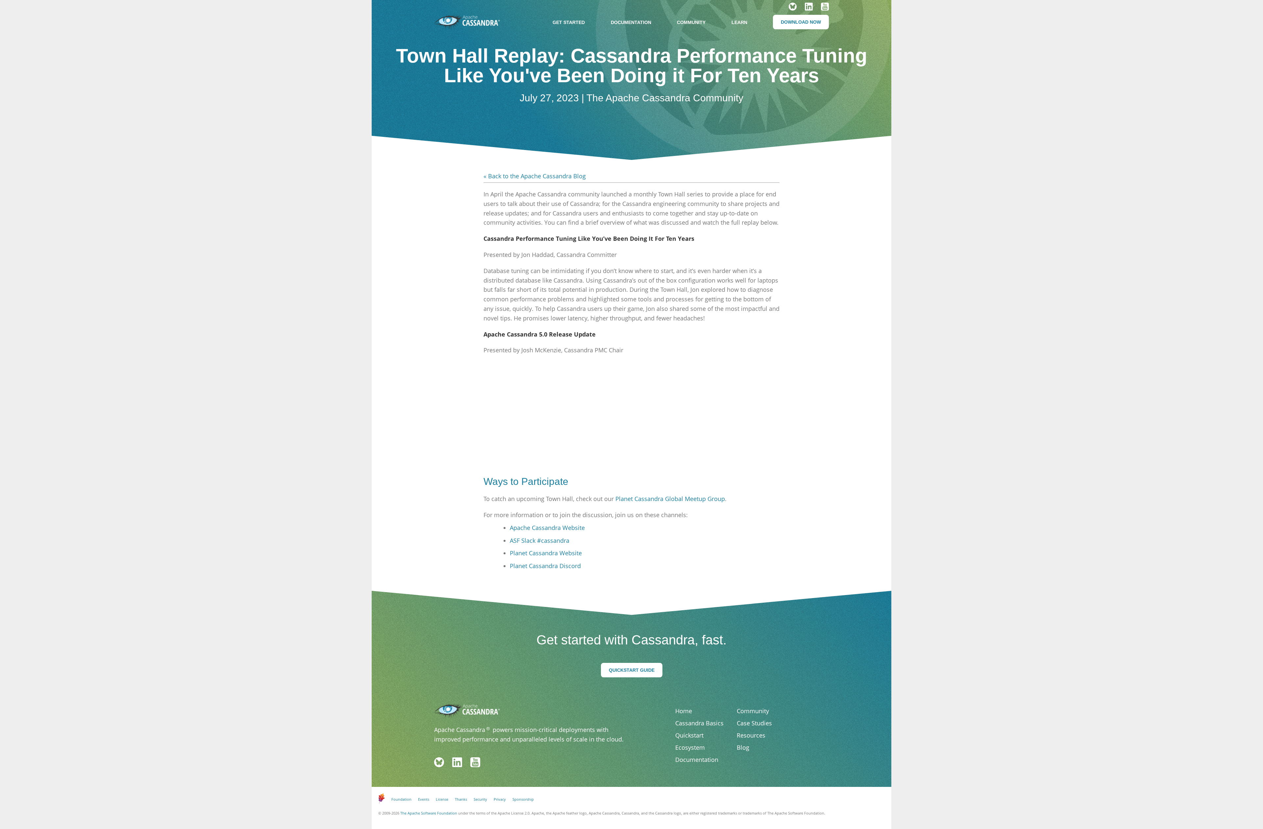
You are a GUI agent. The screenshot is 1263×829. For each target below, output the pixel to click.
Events (423, 799)
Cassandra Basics (699, 723)
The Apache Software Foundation (428, 813)
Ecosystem (690, 747)
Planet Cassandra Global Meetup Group (670, 499)
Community (691, 22)
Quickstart (689, 735)
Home (683, 711)
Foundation (401, 799)
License (442, 799)
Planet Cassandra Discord (545, 566)
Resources (751, 735)
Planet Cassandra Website (546, 553)
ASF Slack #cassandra (539, 540)
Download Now (801, 22)
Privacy (500, 799)
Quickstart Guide (632, 670)
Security (480, 799)
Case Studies (754, 723)
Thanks (461, 799)
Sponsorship (523, 799)
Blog (743, 747)
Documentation (631, 22)
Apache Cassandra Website (547, 528)
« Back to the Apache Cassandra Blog (534, 176)
